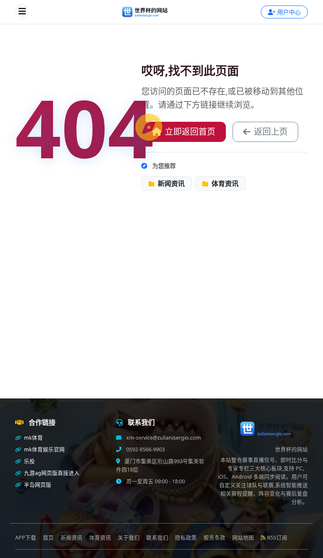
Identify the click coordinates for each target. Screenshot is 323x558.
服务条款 (214, 537)
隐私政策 (186, 537)
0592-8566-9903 (145, 449)
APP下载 (25, 537)
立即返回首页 (190, 131)
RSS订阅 (277, 537)
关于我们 (129, 537)
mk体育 (33, 437)
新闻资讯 (170, 183)
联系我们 (157, 537)
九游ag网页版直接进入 (51, 473)
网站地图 (243, 537)
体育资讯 (224, 183)
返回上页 (271, 131)
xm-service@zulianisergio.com (163, 437)
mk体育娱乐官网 (44, 449)
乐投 (29, 461)
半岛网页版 (37, 484)
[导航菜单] (22, 11)
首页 (48, 537)
